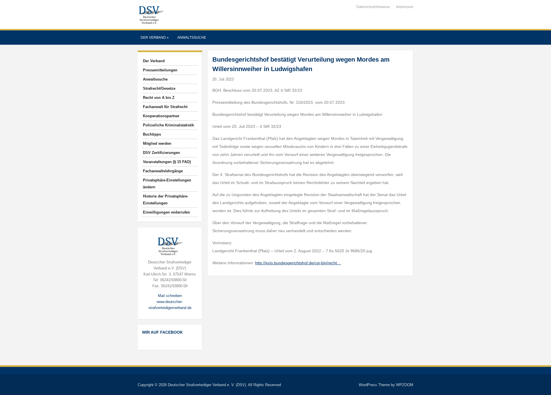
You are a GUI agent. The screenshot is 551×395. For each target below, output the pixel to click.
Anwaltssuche (191, 38)
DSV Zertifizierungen (161, 152)
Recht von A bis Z (158, 97)
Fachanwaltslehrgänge (163, 171)
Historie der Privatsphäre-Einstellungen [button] (165, 199)
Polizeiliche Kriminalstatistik (168, 125)
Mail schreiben (170, 296)
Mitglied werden (157, 143)
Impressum (404, 7)
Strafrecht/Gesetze (159, 88)
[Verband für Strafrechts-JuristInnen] (151, 14)
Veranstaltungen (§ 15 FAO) (167, 162)
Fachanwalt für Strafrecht (165, 107)
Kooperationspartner (161, 116)
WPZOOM (404, 385)
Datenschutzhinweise (373, 7)
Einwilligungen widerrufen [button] (166, 212)
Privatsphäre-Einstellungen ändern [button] (167, 183)
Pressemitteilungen (160, 70)
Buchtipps (152, 134)
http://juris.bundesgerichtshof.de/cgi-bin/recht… (298, 263)
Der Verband (155, 38)
